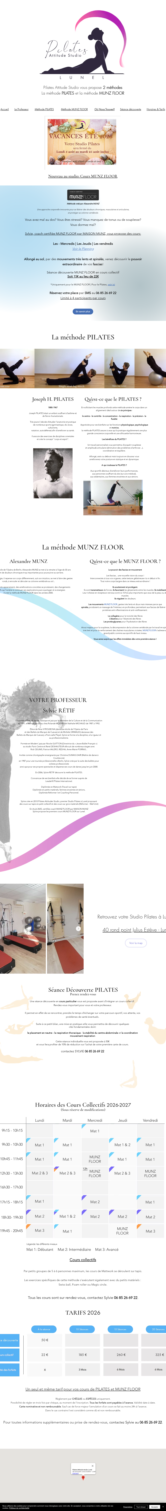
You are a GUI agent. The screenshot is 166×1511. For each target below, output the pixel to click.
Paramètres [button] (127, 1507)
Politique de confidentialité (19, 1508)
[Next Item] (78, 928)
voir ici (111, 284)
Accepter (154, 1507)
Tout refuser (141, 1507)
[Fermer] (163, 1507)
